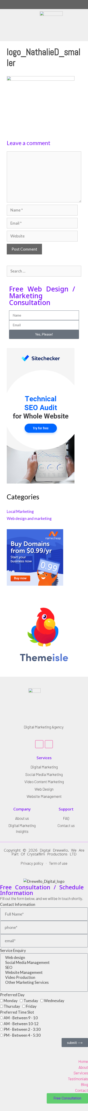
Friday (31, 1006)
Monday (11, 1000)
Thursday (12, 1006)
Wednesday (54, 1000)
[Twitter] (49, 744)
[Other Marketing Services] (44, 982)
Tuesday (30, 1000)
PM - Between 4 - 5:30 (22, 1035)
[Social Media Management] (44, 962)
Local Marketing (20, 511)
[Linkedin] (39, 744)
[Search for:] (44, 271)
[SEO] (44, 967)
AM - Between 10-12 (21, 1023)
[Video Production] (44, 977)
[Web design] (44, 957)
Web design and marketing (29, 518)
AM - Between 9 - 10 (21, 1017)
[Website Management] (44, 972)
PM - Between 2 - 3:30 (22, 1029)
